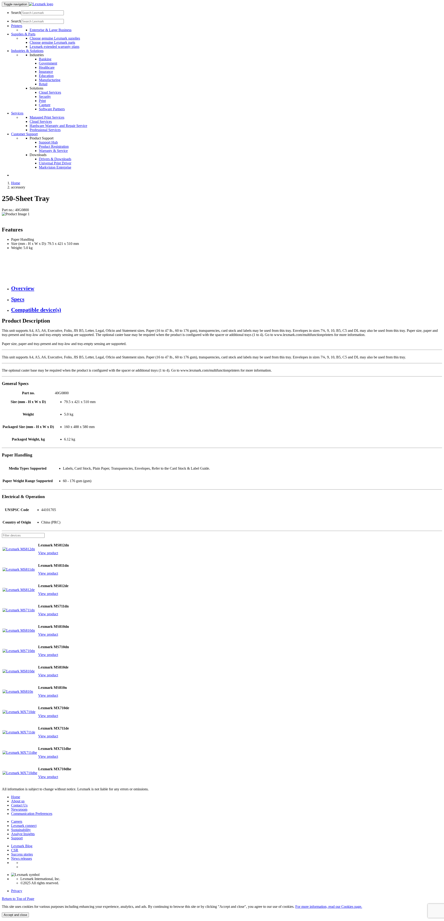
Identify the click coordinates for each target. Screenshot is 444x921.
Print (42, 101)
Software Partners (52, 109)
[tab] (226, 288)
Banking (45, 59)
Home (15, 183)
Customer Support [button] (24, 134)
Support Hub (48, 142)
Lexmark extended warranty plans (54, 47)
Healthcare (47, 67)
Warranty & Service (53, 151)
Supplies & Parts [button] (23, 34)
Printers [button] (16, 26)
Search (16, 13)
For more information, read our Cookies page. (328, 907)
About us (18, 801)
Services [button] (17, 113)
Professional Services (45, 130)
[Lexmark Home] (41, 4)
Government (48, 63)
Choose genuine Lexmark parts (52, 42)
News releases (21, 858)
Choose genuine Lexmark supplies (55, 38)
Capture (44, 105)
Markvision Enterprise (55, 167)
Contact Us (19, 805)
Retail (43, 84)
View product (48, 553)
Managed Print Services (47, 117)
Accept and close (15, 915)
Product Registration (54, 146)
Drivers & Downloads (55, 159)
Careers (16, 821)
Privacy (16, 891)
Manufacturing (49, 80)
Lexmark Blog (21, 846)
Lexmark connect (24, 826)
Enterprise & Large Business (50, 30)
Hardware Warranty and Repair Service (58, 126)
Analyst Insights (23, 834)
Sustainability (21, 830)
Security (45, 97)
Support (17, 838)
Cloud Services (50, 92)
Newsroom (19, 809)
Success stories (22, 854)
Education (46, 76)
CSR (14, 850)
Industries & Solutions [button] (27, 51)
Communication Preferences (31, 814)
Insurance (46, 72)
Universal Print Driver (55, 163)
